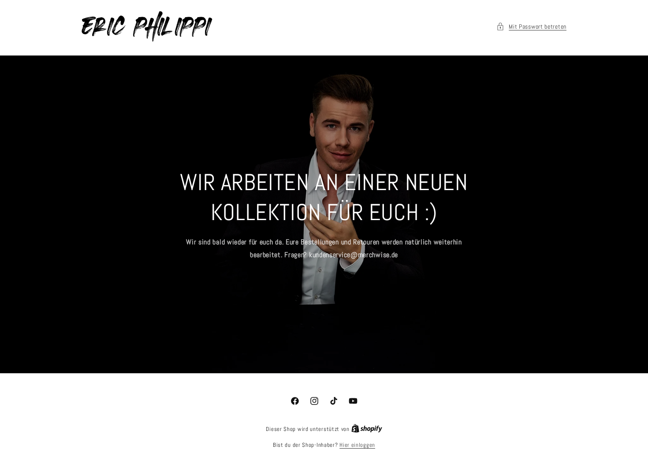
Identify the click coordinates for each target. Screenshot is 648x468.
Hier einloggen (357, 445)
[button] (531, 26)
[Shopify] (366, 429)
